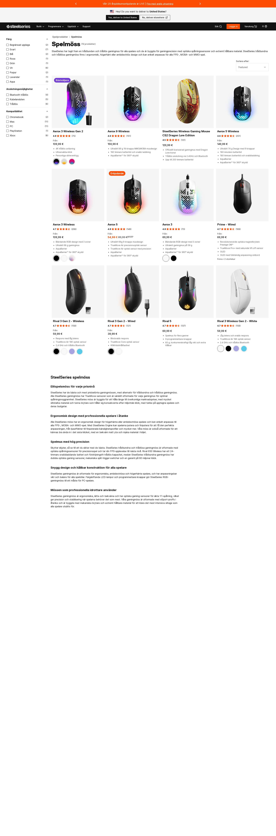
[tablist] (58, 26)
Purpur (13, 72)
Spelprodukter (60, 36)
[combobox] (252, 67)
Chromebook (17, 117)
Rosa (12, 58)
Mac (12, 121)
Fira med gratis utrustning (160, 3)
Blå (11, 54)
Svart (13, 49)
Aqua (12, 81)
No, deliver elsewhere (153, 17)
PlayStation (16, 130)
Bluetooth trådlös (19, 94)
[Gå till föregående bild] (76, 3)
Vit (11, 67)
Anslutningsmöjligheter (19, 89)
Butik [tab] (39, 26)
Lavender (15, 77)
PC (11, 126)
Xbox (12, 135)
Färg (9, 39)
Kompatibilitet (14, 111)
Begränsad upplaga (20, 44)
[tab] (218, 26)
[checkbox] (7, 45)
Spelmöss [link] (76, 36)
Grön (12, 63)
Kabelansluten (17, 99)
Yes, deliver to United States (122, 17)
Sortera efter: (242, 61)
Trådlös (14, 104)
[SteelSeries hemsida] (20, 26)
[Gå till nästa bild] (200, 3)
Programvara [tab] (54, 26)
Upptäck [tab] (72, 26)
